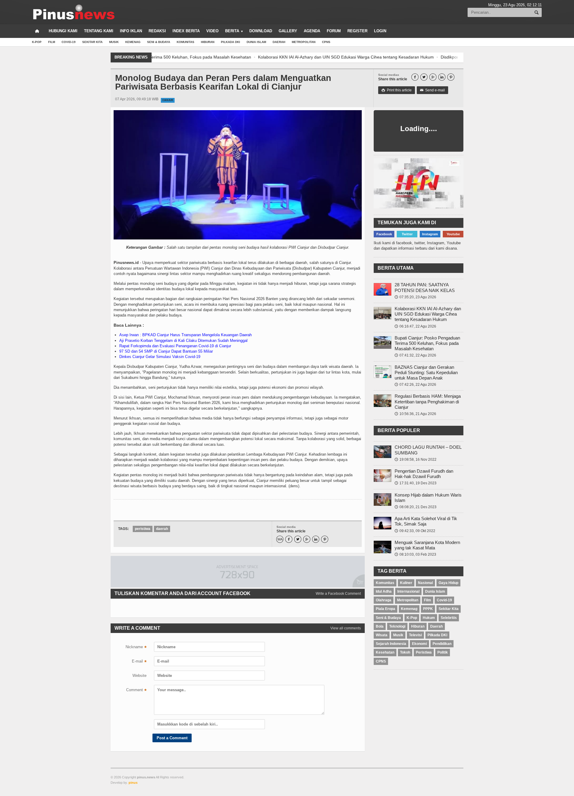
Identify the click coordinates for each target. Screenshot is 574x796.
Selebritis (449, 618)
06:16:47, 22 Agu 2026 (415, 326)
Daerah (279, 42)
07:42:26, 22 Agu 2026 (415, 384)
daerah (162, 529)
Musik (114, 42)
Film (51, 42)
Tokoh (405, 652)
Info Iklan (131, 31)
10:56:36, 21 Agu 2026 (415, 414)
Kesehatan (385, 652)
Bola (380, 626)
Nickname (136, 648)
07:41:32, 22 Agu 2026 (415, 355)
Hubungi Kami (63, 31)
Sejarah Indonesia (391, 644)
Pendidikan (442, 644)
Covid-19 (69, 42)
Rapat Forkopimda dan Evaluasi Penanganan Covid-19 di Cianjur (175, 346)
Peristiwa (424, 652)
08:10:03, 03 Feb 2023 (415, 554)
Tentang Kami (98, 31)
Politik (442, 652)
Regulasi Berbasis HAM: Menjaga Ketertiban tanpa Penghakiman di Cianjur (428, 401)
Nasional (425, 583)
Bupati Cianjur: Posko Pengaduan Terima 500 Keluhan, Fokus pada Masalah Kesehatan (427, 343)
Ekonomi (419, 644)
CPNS (326, 42)
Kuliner (406, 583)
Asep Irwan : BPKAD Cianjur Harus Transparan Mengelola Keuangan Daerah (185, 335)
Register (357, 31)
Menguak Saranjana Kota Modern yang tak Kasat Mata (427, 545)
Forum (334, 31)
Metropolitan (303, 42)
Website (139, 675)
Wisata (381, 635)
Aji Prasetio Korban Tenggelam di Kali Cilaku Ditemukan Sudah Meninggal (183, 340)
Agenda (312, 31)
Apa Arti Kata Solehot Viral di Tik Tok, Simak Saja (426, 521)
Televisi (415, 635)
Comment (136, 691)
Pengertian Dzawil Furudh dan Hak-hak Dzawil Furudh (424, 473)
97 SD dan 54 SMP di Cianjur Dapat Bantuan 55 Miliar (166, 351)
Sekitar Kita (92, 42)
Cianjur (167, 100)
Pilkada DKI (230, 42)
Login (380, 31)
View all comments (345, 628)
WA (280, 539)
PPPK (428, 609)
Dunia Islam (256, 42)
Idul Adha (384, 591)
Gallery (288, 31)
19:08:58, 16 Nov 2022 (415, 459)
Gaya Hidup (448, 583)
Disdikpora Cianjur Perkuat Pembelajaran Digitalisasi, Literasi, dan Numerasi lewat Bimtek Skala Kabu (434, 57)
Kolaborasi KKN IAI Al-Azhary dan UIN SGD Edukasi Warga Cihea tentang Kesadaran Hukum (243, 57)
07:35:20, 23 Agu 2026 (415, 297)
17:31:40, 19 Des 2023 (415, 483)
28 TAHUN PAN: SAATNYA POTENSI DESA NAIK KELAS (425, 287)
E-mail (139, 662)
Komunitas (185, 42)
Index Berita (186, 31)
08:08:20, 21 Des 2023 (415, 507)
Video (212, 31)
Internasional (408, 591)
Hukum (429, 618)
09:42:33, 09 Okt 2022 (415, 531)
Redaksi (157, 31)
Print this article (396, 90)
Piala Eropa (385, 609)
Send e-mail (432, 90)
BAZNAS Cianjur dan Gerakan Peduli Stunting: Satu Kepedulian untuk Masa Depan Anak (426, 372)
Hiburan (207, 42)
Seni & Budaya (158, 42)
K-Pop (37, 42)
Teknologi (397, 626)
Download (260, 31)
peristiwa (142, 529)
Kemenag (133, 42)
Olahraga (383, 600)
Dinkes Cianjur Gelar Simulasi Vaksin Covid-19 (159, 356)
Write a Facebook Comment (338, 593)
